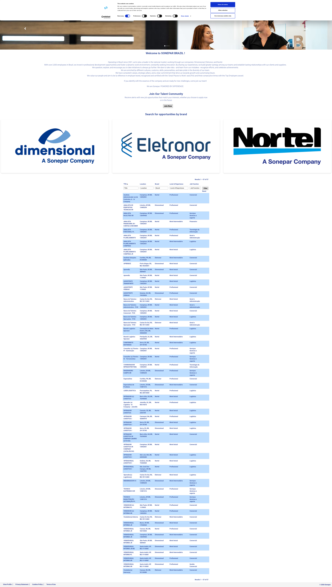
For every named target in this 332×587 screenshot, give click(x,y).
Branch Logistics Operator (129, 338)
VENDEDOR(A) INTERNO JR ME (129, 548)
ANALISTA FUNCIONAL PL (128, 231)
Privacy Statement (21, 584)
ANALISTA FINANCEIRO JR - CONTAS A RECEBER (130, 224)
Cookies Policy (37, 584)
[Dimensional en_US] (55, 146)
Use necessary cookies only (222, 16)
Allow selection (222, 10)
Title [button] (125, 184)
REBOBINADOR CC (130, 481)
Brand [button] (157, 184)
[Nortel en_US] (277, 146)
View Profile (7, 584)
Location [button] (143, 184)
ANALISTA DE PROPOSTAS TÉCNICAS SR (128, 207)
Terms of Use (51, 584)
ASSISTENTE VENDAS (128, 288)
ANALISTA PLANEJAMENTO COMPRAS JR (129, 252)
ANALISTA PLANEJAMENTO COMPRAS (129, 244)
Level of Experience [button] (176, 184)
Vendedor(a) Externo (131, 517)
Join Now (168, 106)
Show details (185, 16)
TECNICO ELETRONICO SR (129, 490)
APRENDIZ (127, 263)
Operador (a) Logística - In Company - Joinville (130, 404)
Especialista (128, 379)
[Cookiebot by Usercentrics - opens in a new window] (106, 17)
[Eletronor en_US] (166, 146)
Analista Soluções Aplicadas (129, 259)
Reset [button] (204, 191)
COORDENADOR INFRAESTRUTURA (130, 366)
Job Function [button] (194, 184)
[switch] (144, 16)
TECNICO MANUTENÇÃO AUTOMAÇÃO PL (129, 499)
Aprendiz (127, 269)
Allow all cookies (223, 4)
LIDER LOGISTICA (130, 390)
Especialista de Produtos (128, 386)
